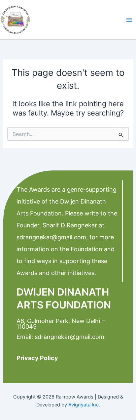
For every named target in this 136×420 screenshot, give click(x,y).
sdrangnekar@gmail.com (51, 237)
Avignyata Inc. (84, 405)
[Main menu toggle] (129, 20)
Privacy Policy (37, 357)
